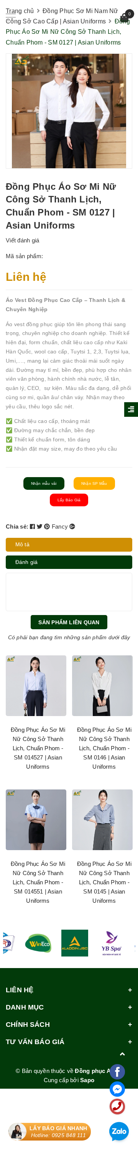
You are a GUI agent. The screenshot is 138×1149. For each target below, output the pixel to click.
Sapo (87, 1080)
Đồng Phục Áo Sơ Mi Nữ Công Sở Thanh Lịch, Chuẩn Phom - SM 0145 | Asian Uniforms (104, 882)
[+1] (72, 526)
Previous (20, 784)
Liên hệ (26, 276)
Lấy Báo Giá (69, 500)
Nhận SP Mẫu (94, 483)
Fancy (61, 526)
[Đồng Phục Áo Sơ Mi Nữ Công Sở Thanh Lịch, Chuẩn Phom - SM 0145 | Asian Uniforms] (102, 820)
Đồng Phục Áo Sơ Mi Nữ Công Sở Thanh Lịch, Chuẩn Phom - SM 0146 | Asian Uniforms (104, 748)
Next (118, 784)
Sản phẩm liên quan (68, 622)
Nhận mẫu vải (44, 483)
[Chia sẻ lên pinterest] (48, 526)
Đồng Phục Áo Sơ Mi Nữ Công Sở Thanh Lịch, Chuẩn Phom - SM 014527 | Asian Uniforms (38, 748)
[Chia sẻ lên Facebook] (33, 526)
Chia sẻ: (17, 526)
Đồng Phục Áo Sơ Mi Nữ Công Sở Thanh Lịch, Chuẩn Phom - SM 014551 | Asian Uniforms (38, 882)
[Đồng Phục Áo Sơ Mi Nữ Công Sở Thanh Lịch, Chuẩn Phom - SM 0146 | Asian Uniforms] (102, 685)
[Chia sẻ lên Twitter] (40, 526)
